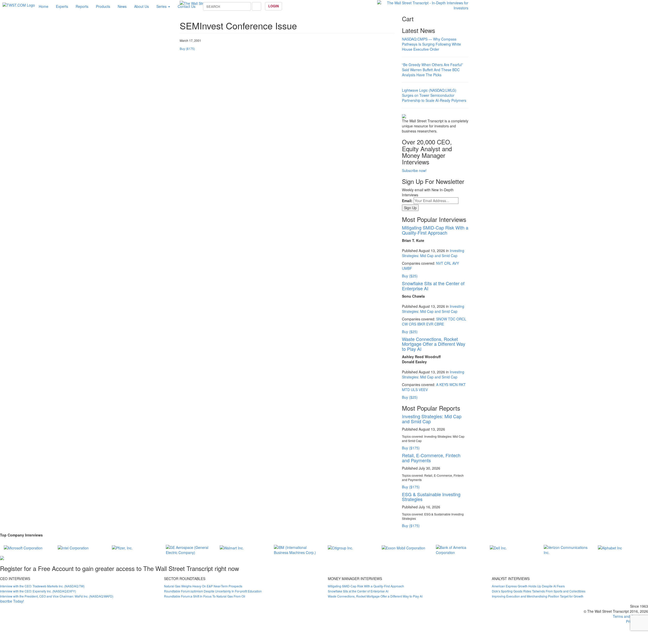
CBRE (439, 323)
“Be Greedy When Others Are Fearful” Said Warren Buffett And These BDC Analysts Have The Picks (432, 69)
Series (162, 6)
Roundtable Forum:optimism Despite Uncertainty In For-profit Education (213, 591)
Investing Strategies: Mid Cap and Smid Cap (433, 253)
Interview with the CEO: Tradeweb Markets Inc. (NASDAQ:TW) (42, 586)
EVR (429, 323)
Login (273, 6)
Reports (82, 6)
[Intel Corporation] (73, 547)
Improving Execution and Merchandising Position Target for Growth (537, 596)
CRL (447, 263)
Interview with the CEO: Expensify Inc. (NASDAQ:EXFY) (38, 591)
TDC (451, 318)
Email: (407, 200)
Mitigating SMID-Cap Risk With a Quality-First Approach (435, 230)
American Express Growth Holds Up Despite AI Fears (528, 586)
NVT (439, 263)
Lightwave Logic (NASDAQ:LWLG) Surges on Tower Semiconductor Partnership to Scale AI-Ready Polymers (434, 95)
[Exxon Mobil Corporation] (403, 547)
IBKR (421, 323)
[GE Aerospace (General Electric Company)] (189, 549)
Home (43, 6)
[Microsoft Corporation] (23, 547)
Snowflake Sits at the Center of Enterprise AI (433, 286)
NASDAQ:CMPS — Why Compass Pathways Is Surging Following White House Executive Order (431, 44)
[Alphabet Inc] (610, 547)
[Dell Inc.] (498, 547)
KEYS (443, 384)
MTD (406, 389)
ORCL (461, 318)
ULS (414, 389)
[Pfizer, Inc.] (122, 547)
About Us (141, 6)
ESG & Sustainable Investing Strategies (431, 497)
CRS (412, 323)
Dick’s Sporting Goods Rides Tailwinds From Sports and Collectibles (538, 591)
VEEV (423, 389)
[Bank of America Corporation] (459, 549)
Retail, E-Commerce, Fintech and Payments (431, 458)
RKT (462, 384)
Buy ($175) (187, 48)
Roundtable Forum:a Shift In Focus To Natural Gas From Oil (204, 596)
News (122, 6)
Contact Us (186, 6)
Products (103, 6)
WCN (453, 384)
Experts (62, 6)
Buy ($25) (410, 275)
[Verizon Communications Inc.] (567, 549)
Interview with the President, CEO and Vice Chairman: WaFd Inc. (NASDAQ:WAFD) (56, 596)
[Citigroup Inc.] (340, 547)
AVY (455, 263)
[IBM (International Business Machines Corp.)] (297, 549)
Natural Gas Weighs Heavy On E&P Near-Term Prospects (203, 586)
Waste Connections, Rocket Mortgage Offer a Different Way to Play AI (433, 344)
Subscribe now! (414, 170)
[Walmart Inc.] (232, 547)
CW (405, 323)
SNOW (441, 318)
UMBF (407, 268)
